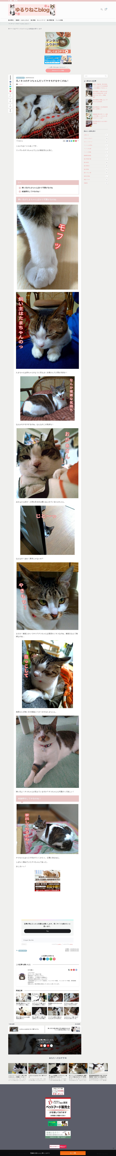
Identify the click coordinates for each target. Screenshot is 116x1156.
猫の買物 (95, 169)
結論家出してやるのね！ (31, 191)
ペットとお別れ (95, 145)
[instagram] (11, 0)
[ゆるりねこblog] (32, 10)
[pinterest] (74, 970)
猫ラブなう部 (95, 172)
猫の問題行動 (95, 159)
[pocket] (10, 91)
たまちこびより (20, 77)
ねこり (72, 1153)
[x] (9, 0)
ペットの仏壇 (95, 148)
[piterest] (13, 0)
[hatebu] (10, 86)
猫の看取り (95, 165)
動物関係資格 (95, 155)
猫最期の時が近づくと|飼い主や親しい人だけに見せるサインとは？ (100, 116)
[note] (16, 0)
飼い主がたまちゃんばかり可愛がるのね (37, 188)
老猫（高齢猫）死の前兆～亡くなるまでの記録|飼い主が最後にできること (100, 86)
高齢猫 (95, 183)
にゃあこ (20, 84)
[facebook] (10, 82)
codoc (71, 944)
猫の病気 (95, 162)
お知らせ (95, 135)
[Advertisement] (47, 166)
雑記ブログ (95, 179)
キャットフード (95, 141)
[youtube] (14, 0)
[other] (76, 970)
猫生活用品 (95, 176)
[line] (10, 89)
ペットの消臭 (95, 152)
